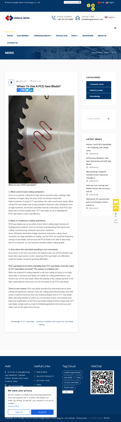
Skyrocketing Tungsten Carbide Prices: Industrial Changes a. (97, 175)
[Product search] (79, 2)
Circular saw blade (71, 382)
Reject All (19, 412)
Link (66, 392)
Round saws (69, 387)
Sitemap (71, 418)
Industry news (96, 90)
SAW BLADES (22, 35)
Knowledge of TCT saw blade (22, 321)
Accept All (42, 412)
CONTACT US (12, 43)
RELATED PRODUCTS (42, 35)
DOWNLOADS (87, 35)
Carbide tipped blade (72, 372)
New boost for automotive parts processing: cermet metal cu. (97, 202)
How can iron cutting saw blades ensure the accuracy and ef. (98, 188)
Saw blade (68, 377)
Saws (79, 377)
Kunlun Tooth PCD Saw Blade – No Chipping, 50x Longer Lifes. (98, 147)
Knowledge (95, 96)
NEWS (74, 35)
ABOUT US (102, 35)
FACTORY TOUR (61, 35)
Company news (97, 84)
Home (10, 35)
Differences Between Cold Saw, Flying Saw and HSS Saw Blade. (98, 161)
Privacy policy (13, 406)
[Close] (54, 388)
